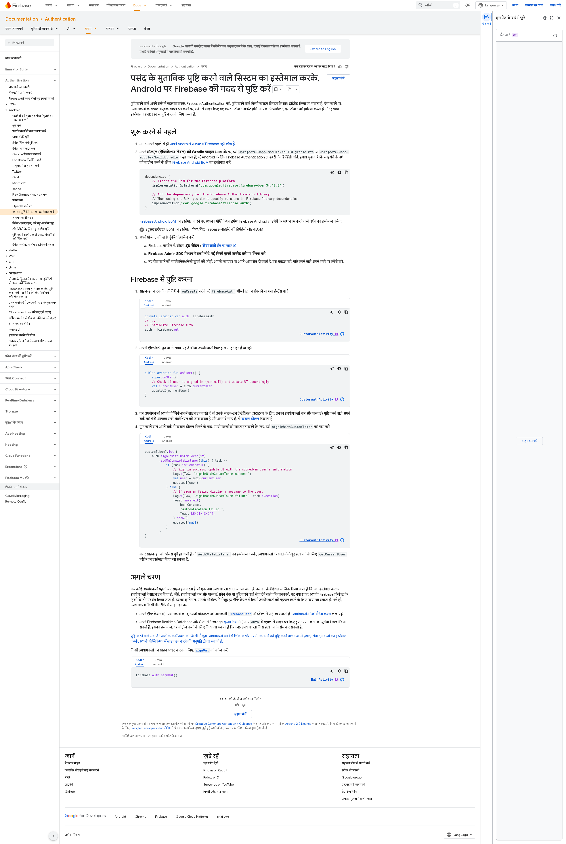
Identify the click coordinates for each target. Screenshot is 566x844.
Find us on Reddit (215, 770)
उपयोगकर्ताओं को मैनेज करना (311, 614)
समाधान (94, 5)
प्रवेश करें (555, 5)
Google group (351, 777)
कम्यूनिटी (161, 5)
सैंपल (147, 29)
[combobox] (438, 5)
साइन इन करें (529, 441)
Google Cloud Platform (192, 817)
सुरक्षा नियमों (231, 622)
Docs (137, 5)
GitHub (70, 792)
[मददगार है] (340, 66)
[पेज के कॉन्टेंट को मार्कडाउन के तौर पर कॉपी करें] (290, 89)
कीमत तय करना (116, 5)
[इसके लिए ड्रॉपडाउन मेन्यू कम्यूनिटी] (172, 5)
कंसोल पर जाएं (534, 5)
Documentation (21, 19)
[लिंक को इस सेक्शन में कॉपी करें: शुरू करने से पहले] (180, 132)
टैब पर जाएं (217, 246)
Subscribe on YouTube (218, 784)
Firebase (136, 66)
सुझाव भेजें (338, 78)
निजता (76, 834)
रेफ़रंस (132, 29)
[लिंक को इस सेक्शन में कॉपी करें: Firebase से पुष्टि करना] (197, 280)
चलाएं (70, 5)
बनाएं (49, 5)
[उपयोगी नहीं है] (346, 66)
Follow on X (211, 777)
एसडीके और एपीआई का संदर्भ (82, 770)
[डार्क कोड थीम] (339, 172)
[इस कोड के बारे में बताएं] (332, 172)
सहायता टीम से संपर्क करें (356, 763)
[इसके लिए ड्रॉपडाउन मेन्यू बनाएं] (57, 5)
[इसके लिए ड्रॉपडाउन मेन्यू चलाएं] (79, 5)
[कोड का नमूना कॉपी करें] (346, 172)
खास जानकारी (14, 29)
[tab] (149, 303)
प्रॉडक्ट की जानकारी (353, 784)
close (559, 18)
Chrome (140, 817)
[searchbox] (29, 42)
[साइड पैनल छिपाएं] (53, 836)
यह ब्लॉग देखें (210, 763)
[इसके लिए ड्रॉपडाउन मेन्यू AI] (75, 28)
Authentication (60, 19)
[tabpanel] (245, 325)
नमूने (67, 777)
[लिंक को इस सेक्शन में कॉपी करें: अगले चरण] (164, 577)
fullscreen (552, 18)
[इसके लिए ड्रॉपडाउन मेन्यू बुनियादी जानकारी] (58, 28)
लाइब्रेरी (69, 784)
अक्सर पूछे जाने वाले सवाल (357, 799)
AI (68, 29)
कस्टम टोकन (250, 419)
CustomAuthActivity (319, 334)
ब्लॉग (515, 5)
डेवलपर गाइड (72, 763)
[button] (26, 69)
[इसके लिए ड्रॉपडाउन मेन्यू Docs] (146, 5)
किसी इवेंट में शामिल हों (216, 792)
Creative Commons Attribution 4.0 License (223, 724)
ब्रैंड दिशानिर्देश (349, 792)
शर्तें (67, 834)
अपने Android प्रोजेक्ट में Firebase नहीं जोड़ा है (202, 144)
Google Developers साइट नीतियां (151, 728)
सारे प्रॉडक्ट (223, 817)
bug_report (544, 18)
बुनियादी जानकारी (42, 29)
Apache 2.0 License (298, 724)
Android (120, 817)
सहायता (186, 5)
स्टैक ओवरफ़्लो (350, 770)
